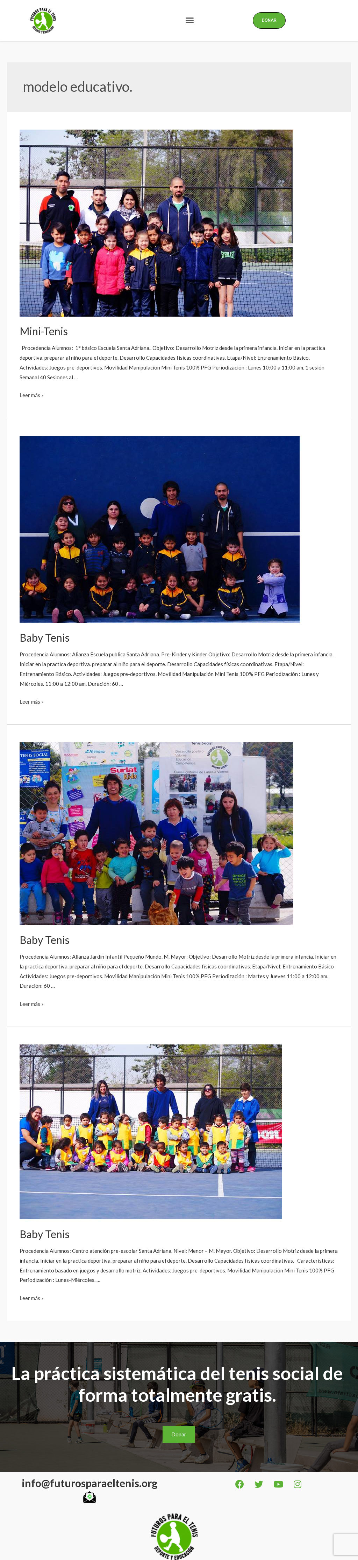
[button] (189, 20)
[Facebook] (240, 1484)
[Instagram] (297, 1484)
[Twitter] (259, 1484)
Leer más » (32, 395)
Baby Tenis (45, 637)
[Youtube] (278, 1484)
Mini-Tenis (44, 331)
